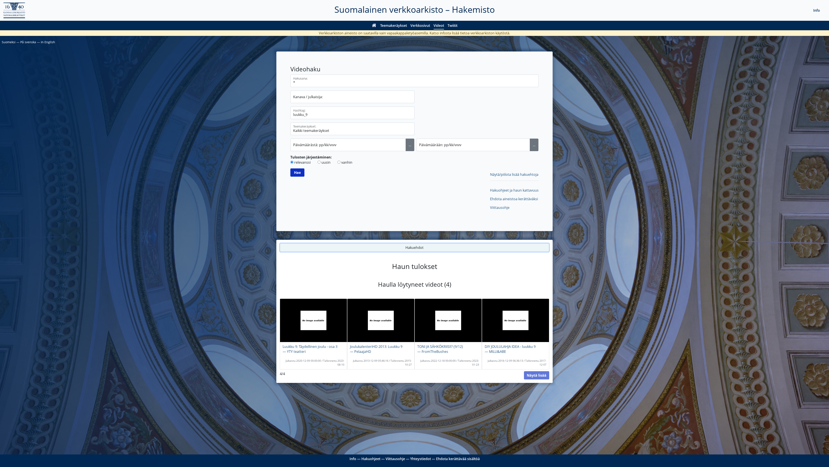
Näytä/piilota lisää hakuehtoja (514, 174)
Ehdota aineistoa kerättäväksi (514, 199)
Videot (438, 25)
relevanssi (302, 162)
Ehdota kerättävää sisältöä (458, 458)
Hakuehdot (414, 247)
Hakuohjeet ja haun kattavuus (514, 190)
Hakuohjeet (370, 458)
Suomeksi (9, 42)
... (410, 144)
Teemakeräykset (393, 25)
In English (48, 42)
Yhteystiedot (420, 458)
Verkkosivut (420, 25)
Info (816, 10)
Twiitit (452, 25)
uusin (326, 162)
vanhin (346, 162)
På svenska (28, 42)
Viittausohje (499, 207)
